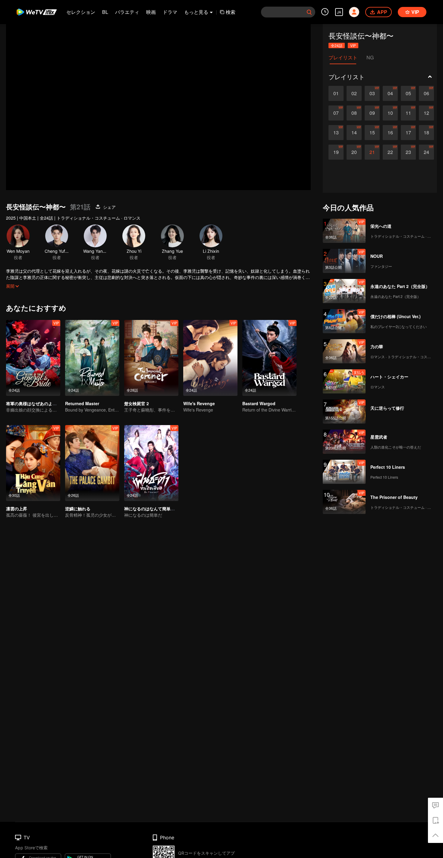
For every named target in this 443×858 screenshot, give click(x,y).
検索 (230, 11)
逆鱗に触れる (77, 509)
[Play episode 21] (372, 152)
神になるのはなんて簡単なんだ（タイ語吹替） (168, 509)
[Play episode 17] (408, 132)
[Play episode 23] (408, 152)
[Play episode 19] (336, 152)
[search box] (309, 12)
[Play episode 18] (426, 132)
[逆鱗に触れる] (92, 463)
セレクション (80, 11)
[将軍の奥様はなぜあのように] (33, 358)
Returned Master (82, 403)
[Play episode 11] (408, 113)
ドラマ (170, 11)
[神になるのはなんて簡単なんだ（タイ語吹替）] (151, 463)
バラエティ (127, 11)
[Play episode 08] (354, 113)
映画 (151, 11)
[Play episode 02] (354, 93)
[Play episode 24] (426, 152)
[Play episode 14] (354, 132)
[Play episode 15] (372, 132)
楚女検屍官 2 (136, 403)
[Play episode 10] (390, 113)
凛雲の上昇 (16, 509)
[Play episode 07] (336, 113)
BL (105, 11)
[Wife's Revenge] (210, 358)
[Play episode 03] (372, 93)
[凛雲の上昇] (33, 463)
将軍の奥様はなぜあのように (33, 403)
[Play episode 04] (390, 93)
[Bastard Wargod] (269, 358)
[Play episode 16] (390, 132)
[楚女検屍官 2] (151, 358)
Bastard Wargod (258, 403)
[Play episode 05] (408, 93)
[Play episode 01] (336, 93)
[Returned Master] (92, 358)
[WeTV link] (37, 12)
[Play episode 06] (426, 93)
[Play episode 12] (426, 113)
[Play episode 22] (390, 152)
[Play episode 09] (372, 113)
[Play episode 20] (354, 152)
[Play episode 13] (336, 132)
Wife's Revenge (199, 403)
